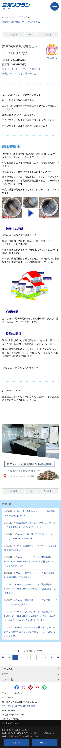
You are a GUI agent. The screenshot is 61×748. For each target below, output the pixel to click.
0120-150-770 (14, 706)
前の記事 (13, 34)
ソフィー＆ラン (10, 69)
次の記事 (47, 34)
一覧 (30, 34)
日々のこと (30, 73)
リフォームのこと (29, 69)
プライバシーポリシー (33, 733)
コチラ (16, 367)
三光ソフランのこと (12, 73)
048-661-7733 (29, 706)
